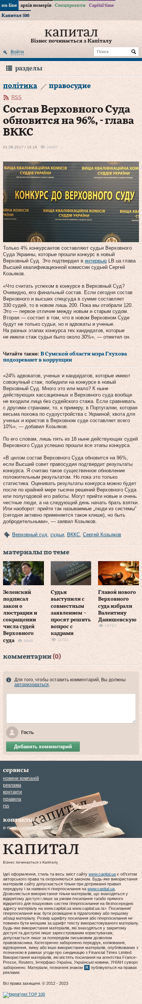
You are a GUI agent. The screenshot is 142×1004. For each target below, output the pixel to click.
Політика (20, 86)
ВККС (73, 534)
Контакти (12, 792)
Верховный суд (29, 534)
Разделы (28, 68)
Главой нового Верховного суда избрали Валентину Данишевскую (117, 606)
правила (12, 799)
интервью (96, 261)
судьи (57, 534)
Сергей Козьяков (102, 534)
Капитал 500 (15, 15)
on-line (9, 5)
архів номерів (35, 5)
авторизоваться (31, 684)
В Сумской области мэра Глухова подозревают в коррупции (65, 357)
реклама (12, 785)
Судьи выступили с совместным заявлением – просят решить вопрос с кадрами (71, 613)
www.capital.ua (102, 874)
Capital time (101, 5)
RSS (16, 97)
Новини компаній (21, 778)
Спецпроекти (70, 5)
